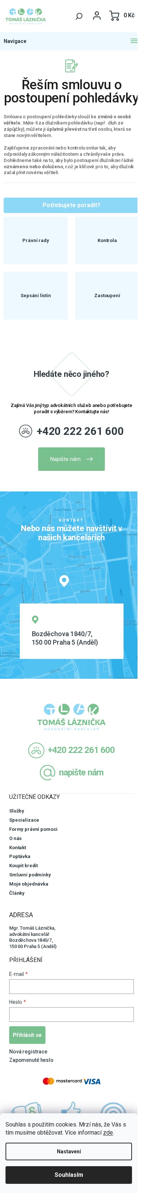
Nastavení (69, 1151)
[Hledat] (79, 16)
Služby (16, 811)
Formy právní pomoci (33, 829)
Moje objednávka (28, 884)
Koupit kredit (23, 865)
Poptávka (19, 856)
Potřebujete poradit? (71, 205)
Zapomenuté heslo (31, 1060)
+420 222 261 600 (80, 431)
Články (17, 893)
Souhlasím (69, 1174)
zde (108, 1132)
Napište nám (65, 459)
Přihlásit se (27, 1035)
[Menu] (71, 41)
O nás (15, 838)
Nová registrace (28, 1052)
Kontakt (17, 847)
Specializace (24, 820)
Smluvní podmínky (30, 874)
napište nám (81, 772)
